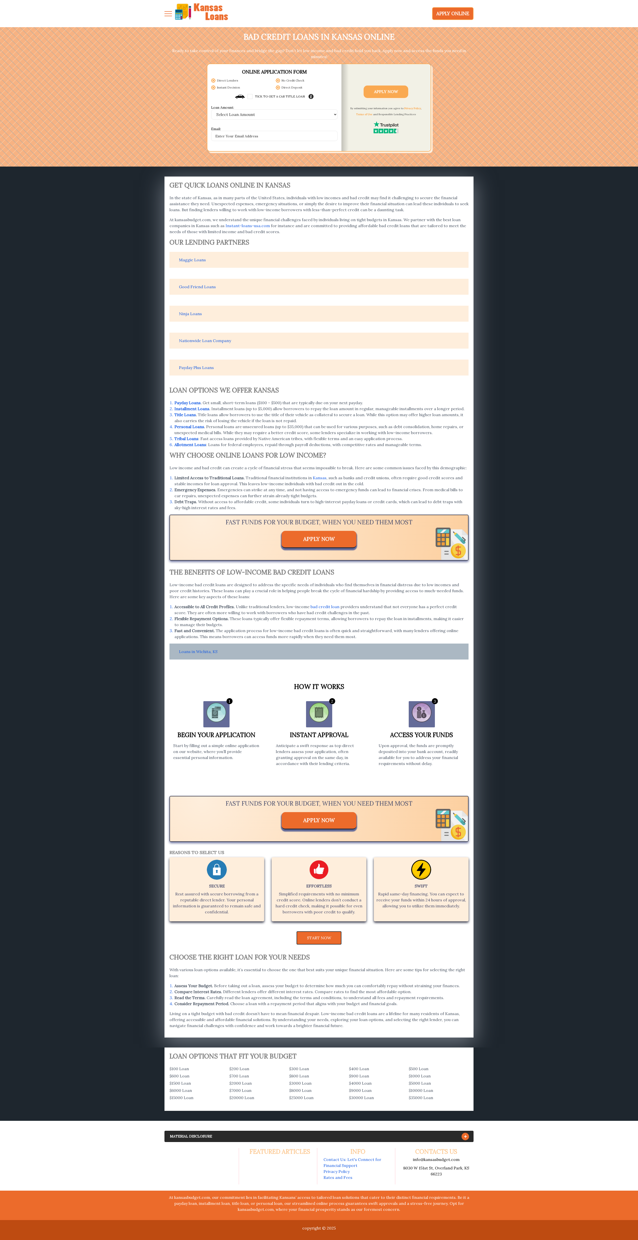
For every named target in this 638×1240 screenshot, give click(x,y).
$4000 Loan (360, 1083)
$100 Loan (179, 1068)
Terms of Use (364, 114)
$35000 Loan (421, 1097)
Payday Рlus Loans (196, 367)
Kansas (319, 477)
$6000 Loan (180, 1090)
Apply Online (452, 13)
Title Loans (185, 414)
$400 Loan (359, 1068)
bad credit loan (325, 606)
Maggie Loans (192, 259)
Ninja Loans (190, 313)
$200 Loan (239, 1068)
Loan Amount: (222, 108)
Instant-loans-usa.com (248, 225)
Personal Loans (189, 426)
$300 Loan (299, 1068)
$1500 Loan (180, 1083)
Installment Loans (191, 408)
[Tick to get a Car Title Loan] (311, 96)
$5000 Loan (420, 1083)
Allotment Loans (190, 444)
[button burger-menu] (168, 13)
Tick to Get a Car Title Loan (280, 96)
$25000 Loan (301, 1097)
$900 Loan (359, 1075)
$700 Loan (239, 1075)
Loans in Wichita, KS (198, 651)
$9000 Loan (360, 1090)
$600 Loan (179, 1075)
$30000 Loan (361, 1097)
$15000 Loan (181, 1097)
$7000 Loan (240, 1090)
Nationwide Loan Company (205, 340)
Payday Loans (187, 402)
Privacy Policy (412, 108)
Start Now (319, 937)
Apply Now (386, 91)
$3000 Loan (300, 1083)
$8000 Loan (300, 1090)
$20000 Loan (241, 1097)
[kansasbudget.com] (201, 13)
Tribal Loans (186, 438)
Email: (216, 129)
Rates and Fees (337, 1177)
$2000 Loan (240, 1083)
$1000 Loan (420, 1075)
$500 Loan (418, 1068)
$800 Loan (299, 1075)
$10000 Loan (421, 1090)
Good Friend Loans (197, 286)
